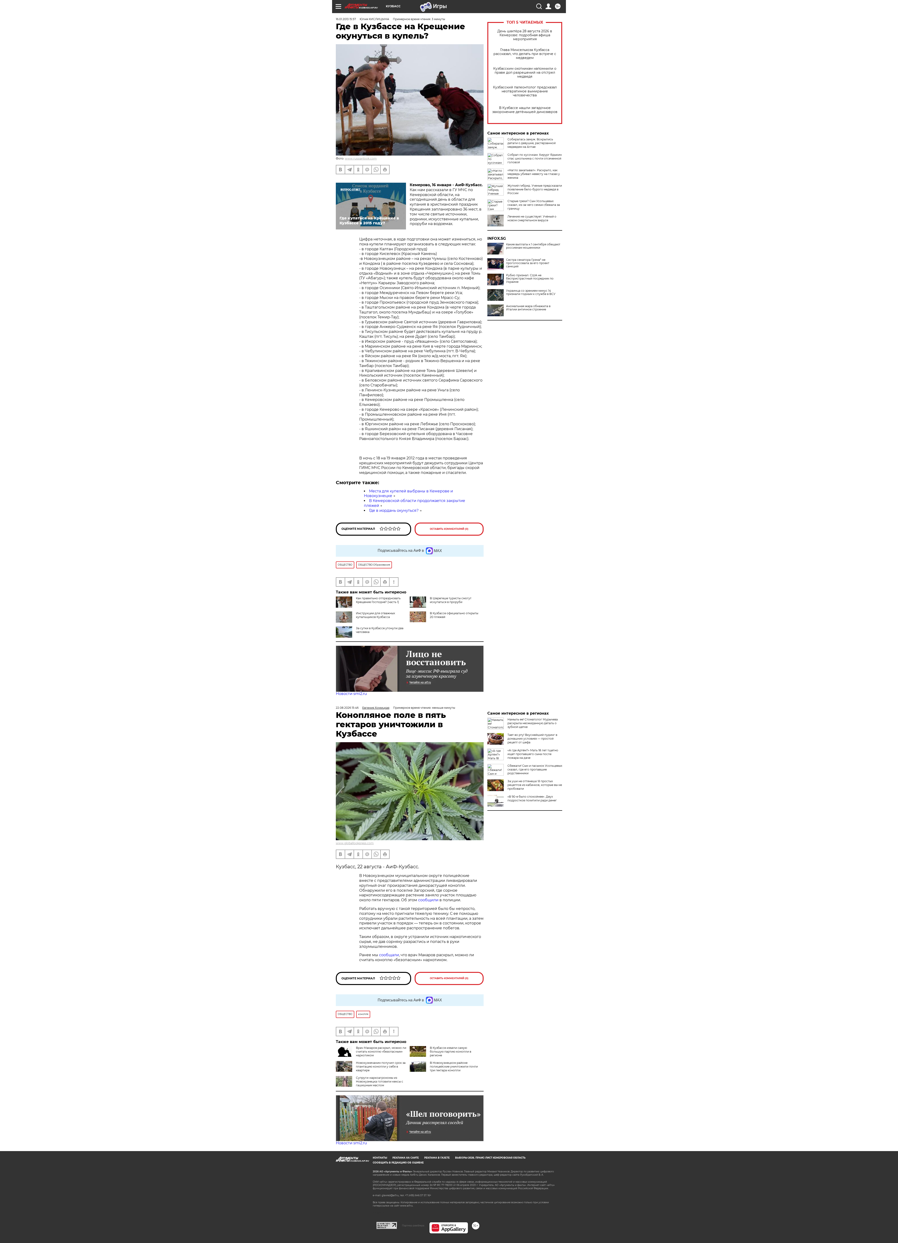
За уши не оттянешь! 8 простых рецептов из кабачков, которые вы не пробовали (534, 784)
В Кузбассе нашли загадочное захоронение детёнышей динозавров (525, 110)
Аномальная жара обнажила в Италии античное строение (528, 308)
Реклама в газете (437, 1157)
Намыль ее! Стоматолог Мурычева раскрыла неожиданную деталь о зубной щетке (532, 723)
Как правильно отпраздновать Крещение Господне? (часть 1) (378, 600)
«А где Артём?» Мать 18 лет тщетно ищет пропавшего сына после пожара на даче (532, 754)
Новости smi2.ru (351, 693)
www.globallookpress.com (355, 843)
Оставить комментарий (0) (449, 529)
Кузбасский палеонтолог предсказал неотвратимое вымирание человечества (525, 91)
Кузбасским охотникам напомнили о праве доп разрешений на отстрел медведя (524, 73)
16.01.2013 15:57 (346, 19)
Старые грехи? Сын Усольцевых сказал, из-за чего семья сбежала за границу (533, 204)
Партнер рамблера (413, 1225)
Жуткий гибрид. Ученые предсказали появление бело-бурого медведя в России (534, 189)
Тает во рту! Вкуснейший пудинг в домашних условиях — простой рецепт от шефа (532, 738)
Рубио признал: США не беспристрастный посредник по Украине (530, 278)
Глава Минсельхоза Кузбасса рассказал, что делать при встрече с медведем (524, 54)
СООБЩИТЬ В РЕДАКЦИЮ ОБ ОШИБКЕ (398, 1162)
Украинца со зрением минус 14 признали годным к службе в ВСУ (530, 292)
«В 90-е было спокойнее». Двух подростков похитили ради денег (532, 798)
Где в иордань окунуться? (394, 510)
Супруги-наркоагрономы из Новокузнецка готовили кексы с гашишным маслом (379, 1081)
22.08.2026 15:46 (347, 707)
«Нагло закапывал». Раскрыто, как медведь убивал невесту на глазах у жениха (533, 173)
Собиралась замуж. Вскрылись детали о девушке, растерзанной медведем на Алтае (531, 143)
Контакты (380, 1157)
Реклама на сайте (405, 1157)
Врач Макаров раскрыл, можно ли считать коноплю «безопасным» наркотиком (381, 1051)
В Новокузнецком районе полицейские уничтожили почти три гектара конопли (454, 1066)
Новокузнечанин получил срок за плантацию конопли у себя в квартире (381, 1066)
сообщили (428, 900)
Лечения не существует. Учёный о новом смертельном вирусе (531, 218)
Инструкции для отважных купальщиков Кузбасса (375, 615)
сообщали (389, 955)
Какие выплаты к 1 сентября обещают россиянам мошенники (533, 246)
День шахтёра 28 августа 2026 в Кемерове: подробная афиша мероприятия (524, 35)
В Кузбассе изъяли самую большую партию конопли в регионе (450, 1051)
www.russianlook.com (361, 158)
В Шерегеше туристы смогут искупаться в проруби (450, 600)
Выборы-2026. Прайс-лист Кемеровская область (490, 1157)
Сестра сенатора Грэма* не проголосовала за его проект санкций (527, 263)
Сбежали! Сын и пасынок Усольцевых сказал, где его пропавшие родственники (534, 769)
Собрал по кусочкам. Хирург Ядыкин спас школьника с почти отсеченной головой (534, 158)
